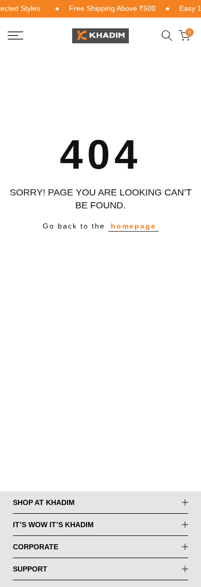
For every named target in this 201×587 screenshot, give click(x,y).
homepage (133, 226)
